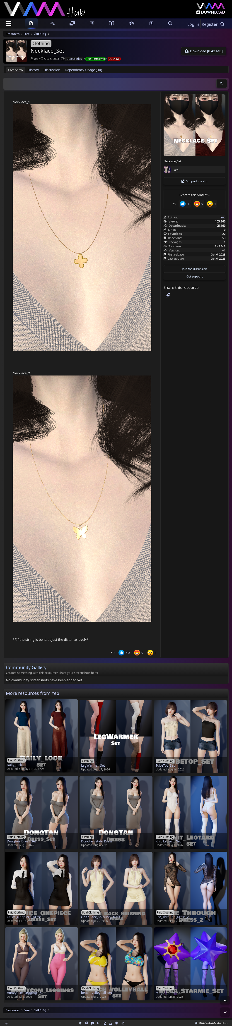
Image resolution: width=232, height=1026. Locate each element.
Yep (36, 59)
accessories (74, 59)
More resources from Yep (32, 693)
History (33, 69)
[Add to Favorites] (221, 83)
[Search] (222, 24)
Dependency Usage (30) (83, 69)
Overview (15, 69)
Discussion (52, 69)
